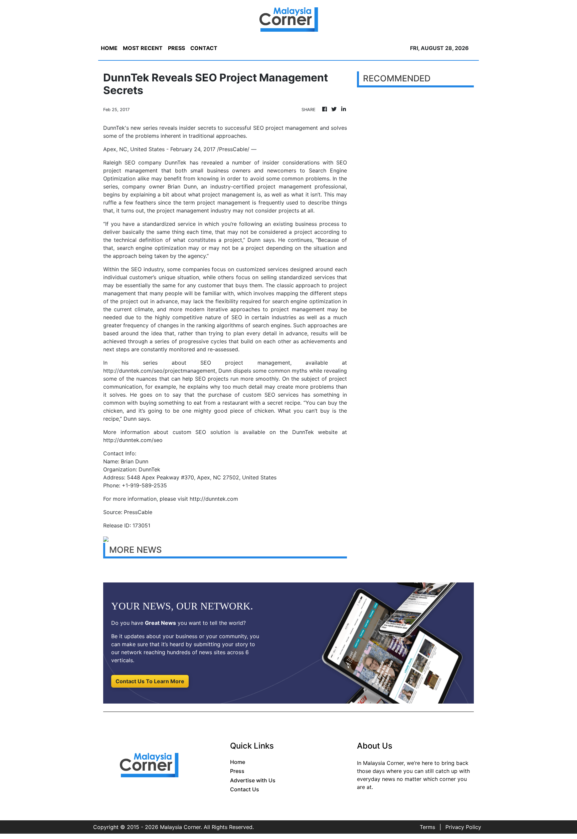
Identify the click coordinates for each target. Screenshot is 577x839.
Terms (427, 827)
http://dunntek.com (214, 498)
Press (237, 771)
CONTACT (203, 48)
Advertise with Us (252, 780)
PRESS (176, 48)
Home (237, 762)
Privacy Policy (463, 827)
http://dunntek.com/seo (133, 440)
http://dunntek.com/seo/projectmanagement (159, 370)
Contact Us (244, 789)
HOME (109, 48)
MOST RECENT (143, 48)
